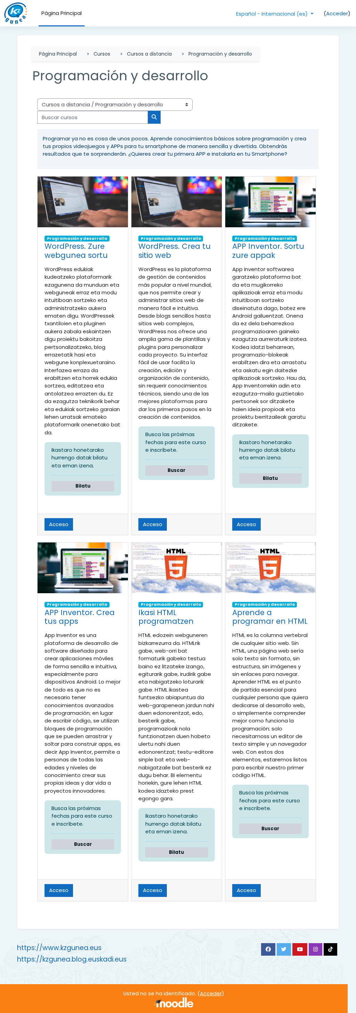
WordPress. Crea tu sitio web (174, 251)
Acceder (337, 13)
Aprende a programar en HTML (270, 617)
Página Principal (58, 53)
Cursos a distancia (149, 53)
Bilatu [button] (82, 486)
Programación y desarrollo (220, 53)
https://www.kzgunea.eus (59, 948)
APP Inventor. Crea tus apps (79, 617)
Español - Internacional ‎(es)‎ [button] (272, 13)
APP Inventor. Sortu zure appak (268, 251)
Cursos (102, 53)
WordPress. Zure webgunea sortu (76, 251)
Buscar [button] (176, 470)
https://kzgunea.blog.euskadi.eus (72, 959)
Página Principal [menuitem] (61, 13)
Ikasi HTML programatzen (166, 617)
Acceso (58, 524)
